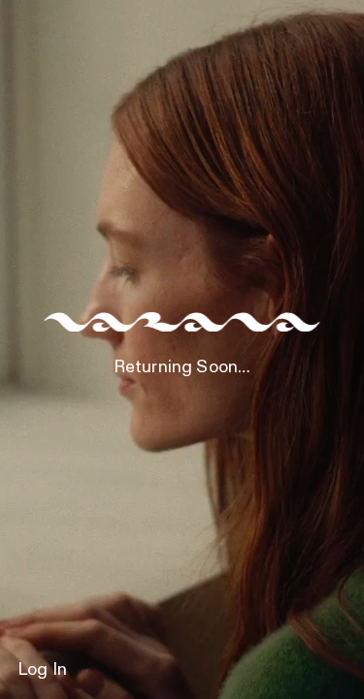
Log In (42, 670)
